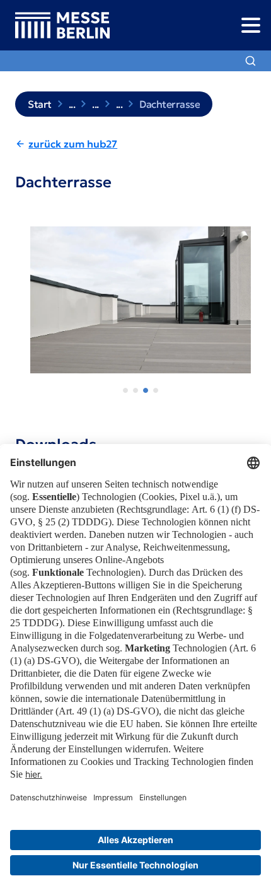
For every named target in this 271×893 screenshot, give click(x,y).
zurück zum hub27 (72, 143)
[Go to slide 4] (155, 390)
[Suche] (250, 60)
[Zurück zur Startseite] (55, 25)
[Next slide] (249, 306)
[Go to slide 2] (135, 390)
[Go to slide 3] (145, 390)
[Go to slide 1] (125, 390)
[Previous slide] (21, 306)
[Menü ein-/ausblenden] (250, 25)
